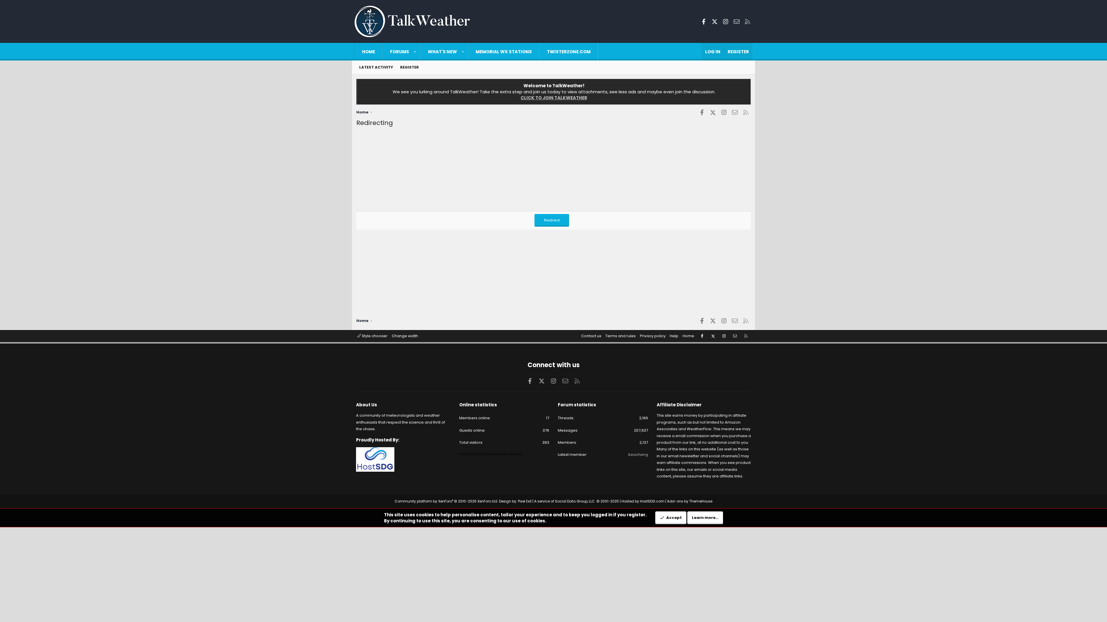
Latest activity (376, 67)
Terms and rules (620, 336)
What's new (442, 52)
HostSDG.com (652, 501)
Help (674, 336)
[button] (415, 51)
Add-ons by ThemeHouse (689, 501)
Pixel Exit (525, 501)
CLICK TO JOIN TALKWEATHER (554, 98)
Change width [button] (405, 336)
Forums (399, 52)
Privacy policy (653, 336)
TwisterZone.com (569, 52)
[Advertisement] (529, 170)
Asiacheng (638, 454)
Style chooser (374, 336)
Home (368, 52)
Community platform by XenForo (446, 501)
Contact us (591, 336)
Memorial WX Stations (504, 52)
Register (409, 67)
